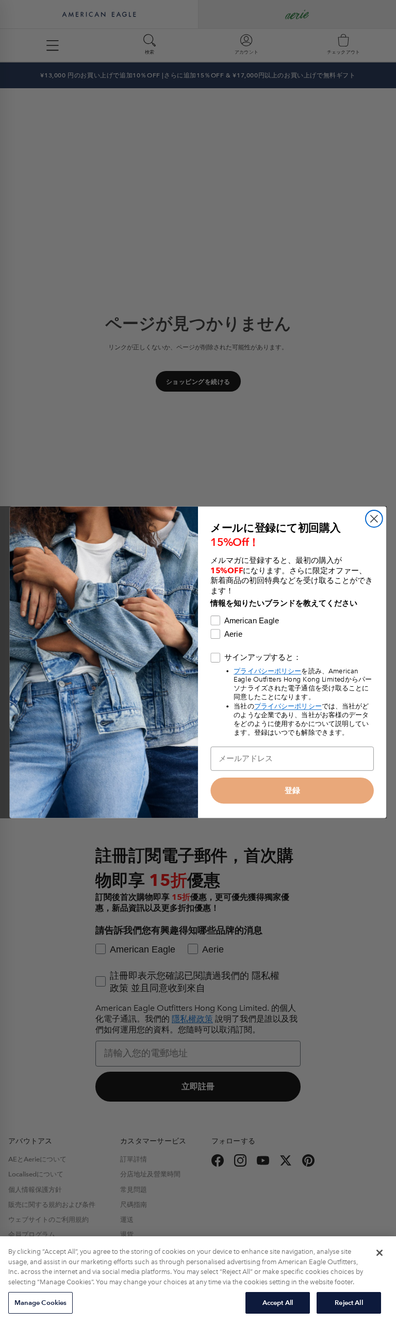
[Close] (379, 1252)
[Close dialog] (374, 518)
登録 (292, 790)
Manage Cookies (40, 1302)
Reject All (348, 1302)
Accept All (277, 1302)
